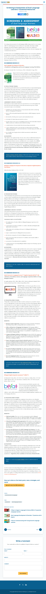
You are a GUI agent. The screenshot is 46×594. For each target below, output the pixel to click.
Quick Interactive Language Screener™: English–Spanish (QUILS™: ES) (21, 275)
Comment (6, 563)
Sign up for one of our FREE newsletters (14, 485)
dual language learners (17, 501)
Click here (8, 264)
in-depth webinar (20, 459)
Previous (9, 529)
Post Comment (23, 573)
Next (37, 529)
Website (6, 557)
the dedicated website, (26, 362)
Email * (25, 550)
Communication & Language (11, 495)
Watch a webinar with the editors (14, 154)
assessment (7, 501)
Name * (6, 550)
